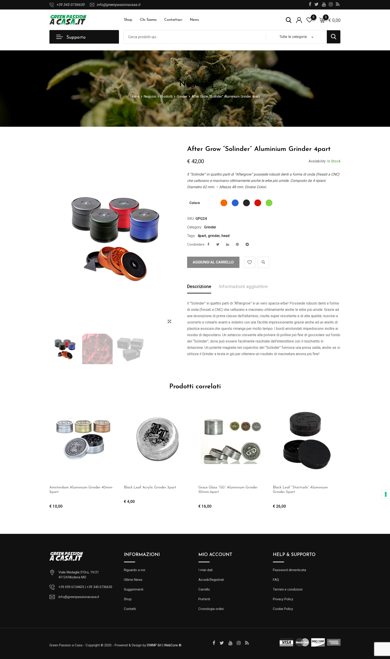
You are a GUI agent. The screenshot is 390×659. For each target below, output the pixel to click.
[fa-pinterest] (237, 244)
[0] (322, 20)
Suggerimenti (133, 589)
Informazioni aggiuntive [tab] (243, 286)
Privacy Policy (283, 599)
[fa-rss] (247, 643)
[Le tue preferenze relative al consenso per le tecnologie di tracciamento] (385, 494)
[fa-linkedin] (227, 244)
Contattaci (173, 20)
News (194, 20)
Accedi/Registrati (211, 580)
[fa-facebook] (208, 244)
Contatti (130, 609)
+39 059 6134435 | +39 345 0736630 (85, 587)
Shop (128, 20)
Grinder (210, 227)
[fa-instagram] (239, 643)
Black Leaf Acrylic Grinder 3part (150, 487)
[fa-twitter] (217, 244)
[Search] (289, 20)
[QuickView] (263, 262)
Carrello (204, 589)
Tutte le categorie (293, 37)
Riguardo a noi (134, 570)
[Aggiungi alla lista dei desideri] (249, 262)
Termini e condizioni (287, 589)
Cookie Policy (283, 609)
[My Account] (299, 20)
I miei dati (205, 570)
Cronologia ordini (211, 609)
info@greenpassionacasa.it (118, 4)
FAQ (276, 580)
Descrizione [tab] (199, 286)
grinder (214, 236)
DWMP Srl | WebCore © (164, 645)
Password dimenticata (289, 570)
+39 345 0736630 (70, 4)
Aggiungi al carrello (213, 262)
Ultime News (133, 580)
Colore (194, 203)
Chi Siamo (148, 20)
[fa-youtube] (230, 643)
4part (201, 236)
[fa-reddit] (247, 244)
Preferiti (204, 599)
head (225, 236)
